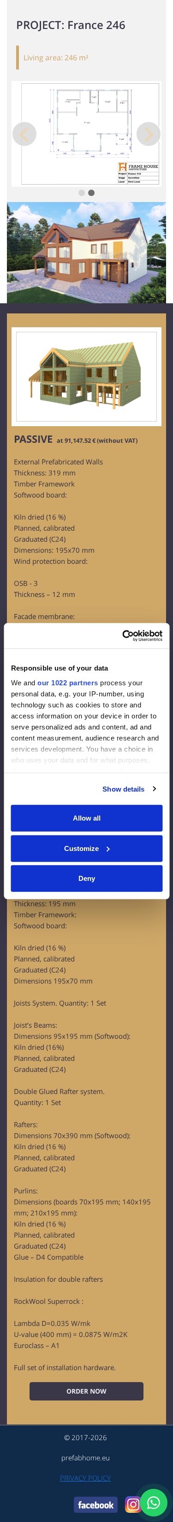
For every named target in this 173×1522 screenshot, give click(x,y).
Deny (86, 878)
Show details (123, 789)
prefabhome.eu (85, 1457)
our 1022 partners (67, 682)
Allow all (87, 818)
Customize (81, 848)
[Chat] (153, 1502)
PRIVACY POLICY (85, 1477)
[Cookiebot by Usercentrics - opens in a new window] (123, 636)
